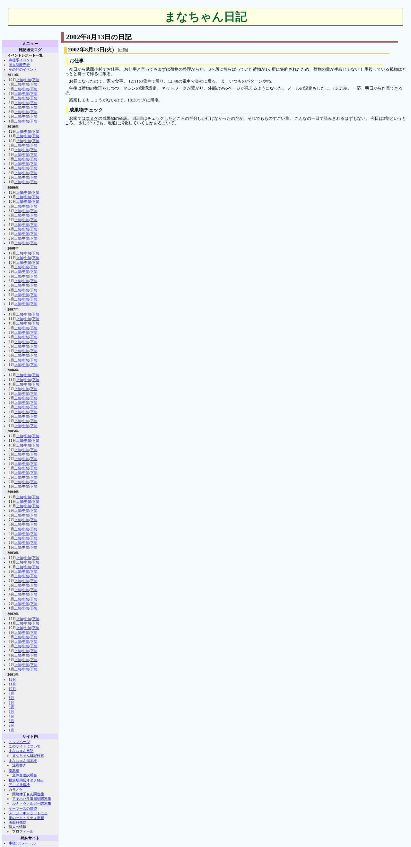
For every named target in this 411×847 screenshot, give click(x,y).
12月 (12, 679)
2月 (11, 725)
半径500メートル (22, 843)
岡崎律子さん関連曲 (28, 794)
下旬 (35, 80)
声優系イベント (21, 60)
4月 (11, 716)
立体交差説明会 (24, 775)
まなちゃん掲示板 (23, 761)
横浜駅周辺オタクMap (26, 780)
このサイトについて (24, 746)
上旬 (19, 80)
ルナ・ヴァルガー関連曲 (31, 803)
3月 (11, 721)
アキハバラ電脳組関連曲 (31, 798)
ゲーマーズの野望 (23, 808)
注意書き (19, 765)
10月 (12, 689)
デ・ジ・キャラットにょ (28, 813)
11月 (12, 684)
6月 (11, 707)
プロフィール (22, 831)
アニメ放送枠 (19, 785)
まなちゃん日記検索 (28, 755)
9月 (11, 693)
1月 (11, 730)
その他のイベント (23, 69)
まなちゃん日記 (21, 751)
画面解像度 (17, 822)
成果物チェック (86, 109)
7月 (11, 702)
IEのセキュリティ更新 (26, 818)
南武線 (14, 770)
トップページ (19, 742)
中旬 (27, 80)
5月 (11, 711)
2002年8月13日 (86, 50)
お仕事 (76, 60)
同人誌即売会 (19, 64)
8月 (11, 698)
